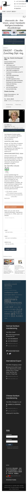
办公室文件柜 (7, 309)
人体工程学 (9, 307)
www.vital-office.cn (12, 410)
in (15, 265)
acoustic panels (7, 281)
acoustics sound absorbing (10, 285)
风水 (12, 126)
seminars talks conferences (13, 301)
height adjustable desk (9, 297)
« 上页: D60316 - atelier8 (10, 39)
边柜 (9, 316)
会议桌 (15, 307)
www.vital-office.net (13, 378)
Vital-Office (6, 4)
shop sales (7, 304)
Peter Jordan (11, 128)
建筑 (14, 126)
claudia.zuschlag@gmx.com (15, 100)
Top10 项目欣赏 (7, 265)
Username (9, 434)
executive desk (9, 295)
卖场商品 (7, 314)
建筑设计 (14, 11)
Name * (6, 230)
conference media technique (10, 290)
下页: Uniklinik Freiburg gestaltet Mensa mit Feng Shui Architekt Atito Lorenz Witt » (14, 195)
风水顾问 (19, 316)
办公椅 (5, 311)
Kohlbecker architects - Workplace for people (7, 268)
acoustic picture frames (16, 281)
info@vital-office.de (21, 6)
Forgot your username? (12, 448)
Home (4, 11)
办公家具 (13, 309)
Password (9, 439)
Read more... (18, 104)
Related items (9, 104)
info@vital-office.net (13, 376)
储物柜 (19, 307)
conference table (11, 292)
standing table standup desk (15, 304)
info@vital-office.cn (13, 408)
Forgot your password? (12, 446)
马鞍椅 (5, 318)
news (17, 297)
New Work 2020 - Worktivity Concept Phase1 (19, 268)
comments (8, 106)
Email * (6, 236)
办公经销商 (10, 311)
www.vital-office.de (12, 345)
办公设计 (17, 312)
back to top (7, 198)
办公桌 (19, 309)
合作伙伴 (8, 11)
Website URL (8, 242)
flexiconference (18, 294)
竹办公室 (19, 314)
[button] (23, 111)
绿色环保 (6, 316)
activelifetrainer (8, 288)
